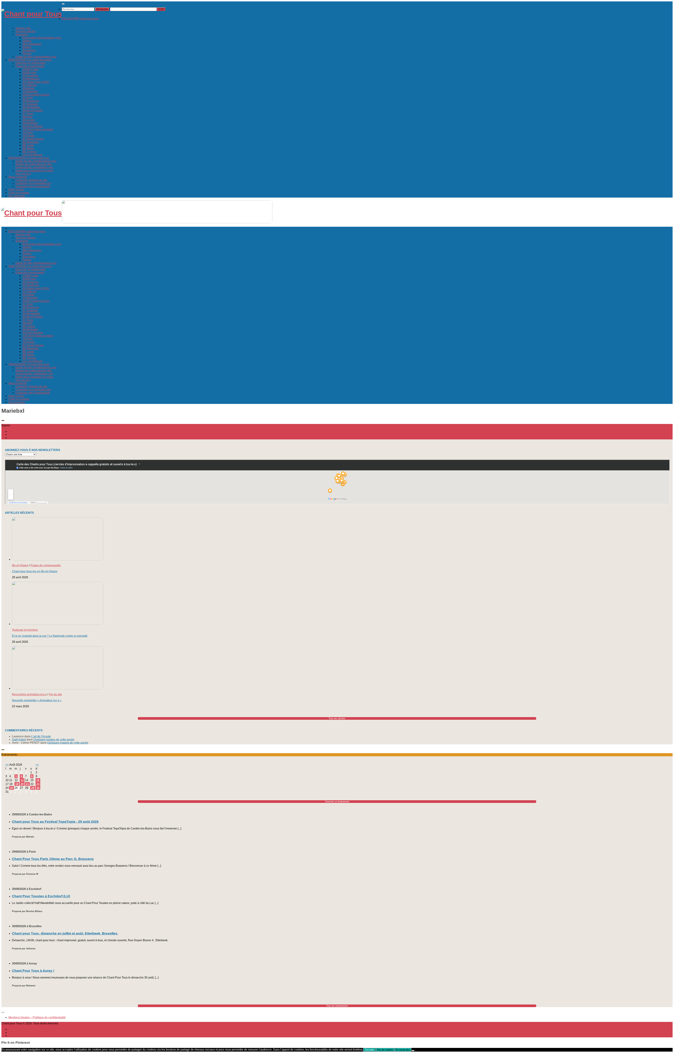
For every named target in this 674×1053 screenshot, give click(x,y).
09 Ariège (28, 88)
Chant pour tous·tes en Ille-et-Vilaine (34, 571)
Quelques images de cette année (53, 739)
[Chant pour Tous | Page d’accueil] (31, 14)
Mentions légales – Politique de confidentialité (37, 1017)
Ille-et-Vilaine (20, 565)
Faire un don (16, 189)
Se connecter (16, 195)
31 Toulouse (30, 104)
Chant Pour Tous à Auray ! (33, 971)
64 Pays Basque (32, 126)
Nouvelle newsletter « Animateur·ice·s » (36, 700)
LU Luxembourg (32, 154)
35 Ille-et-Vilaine (32, 110)
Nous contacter (17, 176)
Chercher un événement (30, 63)
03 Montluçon (30, 78)
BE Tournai (29, 151)
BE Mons (28, 148)
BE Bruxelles (30, 142)
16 (37, 780)
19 (16, 783)
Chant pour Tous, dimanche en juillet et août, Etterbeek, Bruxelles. (65, 933)
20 (22, 783)
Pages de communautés (46, 565)
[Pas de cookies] (413, 1050)
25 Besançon (30, 100)
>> (37, 764)
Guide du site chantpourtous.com (35, 56)
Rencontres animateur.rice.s (29, 694)
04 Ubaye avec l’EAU (35, 81)
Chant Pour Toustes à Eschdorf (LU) (41, 896)
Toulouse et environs (25, 629)
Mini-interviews (31, 44)
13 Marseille (30, 91)
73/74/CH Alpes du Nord (37, 129)
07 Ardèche (29, 85)
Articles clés (23, 28)
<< (7, 764)
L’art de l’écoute (41, 736)
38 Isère (27, 116)
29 (32, 787)
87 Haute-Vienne (33, 138)
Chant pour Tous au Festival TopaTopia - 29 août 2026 (55, 821)
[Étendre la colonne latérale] (2, 420)
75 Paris (27, 132)
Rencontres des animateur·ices (41, 37)
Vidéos (26, 40)
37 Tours (27, 113)
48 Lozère (28, 119)
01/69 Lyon (29, 72)
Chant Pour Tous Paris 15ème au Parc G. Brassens (53, 859)
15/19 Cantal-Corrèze (35, 94)
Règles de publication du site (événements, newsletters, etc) (34, 166)
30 (37, 787)
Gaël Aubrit (19, 739)
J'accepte (369, 1049)
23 (37, 783)
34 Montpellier (31, 107)
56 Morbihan (30, 123)
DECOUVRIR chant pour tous (80, 18)
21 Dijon (27, 97)
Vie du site (55, 694)
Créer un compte (18, 192)
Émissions (28, 50)
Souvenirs (21, 34)
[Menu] (63, 3)
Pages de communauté (29, 66)
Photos (26, 47)
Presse (26, 53)
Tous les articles (25, 31)
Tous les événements (337, 1005)
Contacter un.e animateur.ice (33, 183)
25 (11, 787)
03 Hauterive (30, 75)
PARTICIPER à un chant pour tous (29, 59)
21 (27, 783)
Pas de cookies (385, 1049)
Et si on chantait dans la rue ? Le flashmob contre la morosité (49, 635)
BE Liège (28, 145)
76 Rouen (28, 135)
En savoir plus (403, 1049)
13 (22, 780)
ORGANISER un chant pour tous (28, 157)
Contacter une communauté (32, 186)
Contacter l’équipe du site (31, 180)
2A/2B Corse (30, 69)
